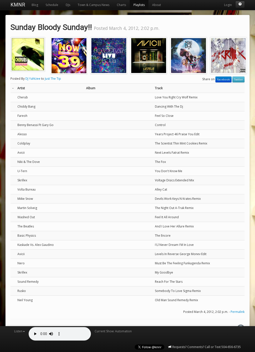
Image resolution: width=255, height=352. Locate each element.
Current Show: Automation (113, 331)
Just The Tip (53, 78)
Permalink (238, 312)
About (156, 5)
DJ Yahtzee (32, 78)
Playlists (139, 5)
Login (228, 5)
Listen (18, 331)
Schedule (52, 5)
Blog (35, 5)
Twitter (238, 79)
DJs (68, 5)
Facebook (223, 79)
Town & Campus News (93, 5)
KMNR (17, 5)
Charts (121, 5)
